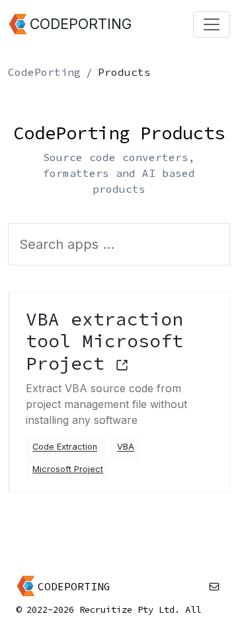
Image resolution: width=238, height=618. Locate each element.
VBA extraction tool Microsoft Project (104, 341)
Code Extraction (64, 447)
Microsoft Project (67, 469)
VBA (125, 447)
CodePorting (44, 72)
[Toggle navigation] (211, 24)
